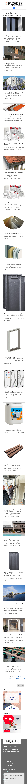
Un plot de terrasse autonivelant (12, 665)
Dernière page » (20, 678)
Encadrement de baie (9, 357)
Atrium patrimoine (7, 773)
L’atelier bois (5, 778)
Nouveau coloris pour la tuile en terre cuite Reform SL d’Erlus (13, 573)
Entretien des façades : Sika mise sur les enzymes (13, 173)
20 (10, 678)
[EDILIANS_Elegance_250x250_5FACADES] (12, 709)
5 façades (5, 776)
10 (7, 678)
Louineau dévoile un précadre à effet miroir (13, 34)
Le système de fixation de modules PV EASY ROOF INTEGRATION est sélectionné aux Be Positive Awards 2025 (14, 605)
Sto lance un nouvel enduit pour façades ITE (12, 63)
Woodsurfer (5, 774)
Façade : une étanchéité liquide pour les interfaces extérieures (13, 202)
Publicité (9, 761)
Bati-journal (5, 771)
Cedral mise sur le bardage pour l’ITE (13, 92)
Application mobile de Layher (11, 391)
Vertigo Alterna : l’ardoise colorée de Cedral (13, 115)
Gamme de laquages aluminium (12, 233)
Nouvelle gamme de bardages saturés (14, 539)
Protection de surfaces (10, 427)
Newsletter (9, 765)
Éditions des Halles (7, 779)
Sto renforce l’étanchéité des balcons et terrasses (13, 144)
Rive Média (5, 781)
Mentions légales (10, 763)
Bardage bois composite (10, 464)
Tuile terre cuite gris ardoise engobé (13, 314)
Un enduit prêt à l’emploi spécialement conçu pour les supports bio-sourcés (14, 509)
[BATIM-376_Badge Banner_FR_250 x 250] (12, 733)
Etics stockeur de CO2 (9, 263)
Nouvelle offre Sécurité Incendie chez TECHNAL (13, 635)
